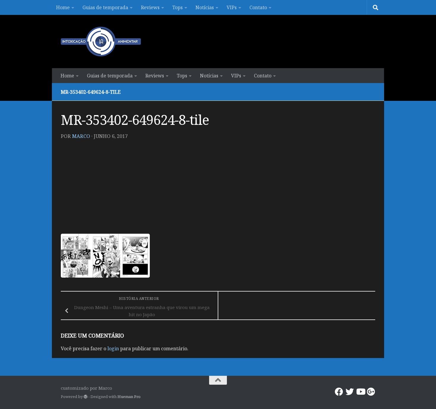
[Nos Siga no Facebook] (339, 392)
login (113, 348)
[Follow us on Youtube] (360, 392)
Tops (177, 7)
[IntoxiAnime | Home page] (101, 41)
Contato (258, 7)
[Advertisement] (218, 189)
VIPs (232, 7)
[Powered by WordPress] (85, 397)
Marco (81, 136)
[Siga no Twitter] (350, 392)
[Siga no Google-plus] (371, 392)
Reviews (150, 7)
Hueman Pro (129, 396)
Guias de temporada (105, 7)
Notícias (204, 7)
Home (63, 7)
